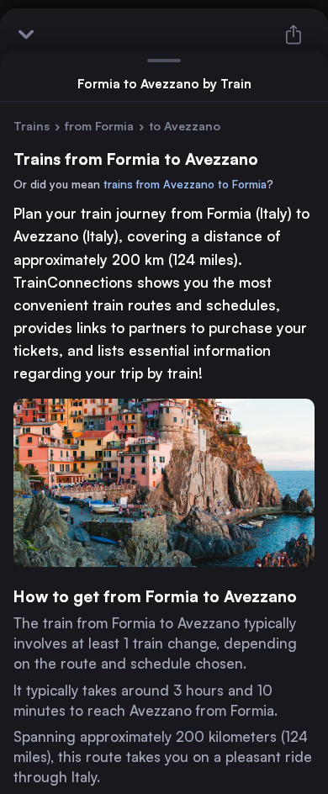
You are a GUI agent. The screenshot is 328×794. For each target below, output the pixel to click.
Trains (31, 126)
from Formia (99, 126)
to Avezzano (184, 126)
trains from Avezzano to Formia (185, 184)
